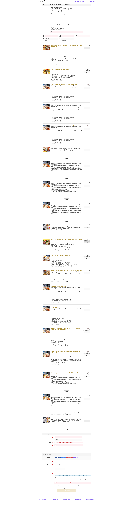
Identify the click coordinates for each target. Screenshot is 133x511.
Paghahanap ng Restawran (90, 499)
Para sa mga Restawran (42, 499)
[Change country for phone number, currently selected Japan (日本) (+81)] (56, 465)
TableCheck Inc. (65, 502)
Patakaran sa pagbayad (78, 499)
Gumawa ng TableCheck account (61, 477)
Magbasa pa (66, 80)
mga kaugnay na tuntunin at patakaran (74, 488)
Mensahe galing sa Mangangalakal (56, 7)
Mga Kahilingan (50, 447)
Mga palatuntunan (55, 499)
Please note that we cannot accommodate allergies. (64, 442)
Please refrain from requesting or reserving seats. (64, 445)
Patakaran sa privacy (66, 499)
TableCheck (76, 457)
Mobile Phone (50, 464)
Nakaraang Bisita (50, 439)
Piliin (87, 227)
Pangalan (51, 461)
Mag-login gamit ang (50, 457)
